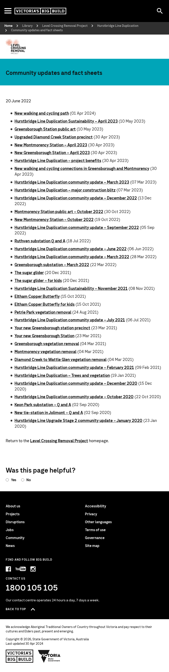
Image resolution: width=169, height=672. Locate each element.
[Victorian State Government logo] (49, 656)
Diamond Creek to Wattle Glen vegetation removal (61, 360)
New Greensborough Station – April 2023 (52, 153)
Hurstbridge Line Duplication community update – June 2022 (71, 249)
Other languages (98, 522)
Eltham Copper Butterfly (37, 297)
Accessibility (95, 506)
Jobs (10, 530)
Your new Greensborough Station (44, 336)
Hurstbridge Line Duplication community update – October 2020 (74, 397)
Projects (13, 514)
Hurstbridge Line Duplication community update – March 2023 (72, 182)
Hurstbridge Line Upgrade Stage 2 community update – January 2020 (78, 421)
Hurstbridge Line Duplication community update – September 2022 (77, 228)
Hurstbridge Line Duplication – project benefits (58, 161)
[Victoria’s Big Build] (40, 11)
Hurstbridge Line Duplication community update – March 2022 (72, 257)
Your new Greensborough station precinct (52, 328)
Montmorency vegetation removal (45, 352)
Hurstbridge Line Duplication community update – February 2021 (74, 368)
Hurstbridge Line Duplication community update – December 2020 (76, 384)
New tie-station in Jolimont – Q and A (49, 413)
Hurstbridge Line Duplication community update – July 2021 (70, 320)
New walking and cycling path (42, 114)
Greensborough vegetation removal (47, 344)
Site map (92, 546)
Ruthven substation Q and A (40, 241)
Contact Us (15, 578)
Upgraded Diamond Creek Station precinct (54, 137)
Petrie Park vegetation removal (43, 313)
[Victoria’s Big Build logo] (19, 656)
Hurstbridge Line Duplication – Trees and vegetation (62, 376)
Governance (95, 538)
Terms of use (95, 530)
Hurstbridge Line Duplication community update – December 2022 (76, 198)
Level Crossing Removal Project (59, 441)
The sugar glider (29, 273)
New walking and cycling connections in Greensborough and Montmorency (82, 169)
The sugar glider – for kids (38, 281)
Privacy (91, 514)
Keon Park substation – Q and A (43, 405)
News (10, 546)
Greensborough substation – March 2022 (52, 265)
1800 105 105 (32, 588)
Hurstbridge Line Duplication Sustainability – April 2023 (66, 121)
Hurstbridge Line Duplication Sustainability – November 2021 (71, 289)
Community (15, 538)
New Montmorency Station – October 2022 (54, 220)
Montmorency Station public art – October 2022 (59, 212)
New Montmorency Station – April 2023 (51, 145)
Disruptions (15, 522)
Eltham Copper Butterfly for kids (45, 305)
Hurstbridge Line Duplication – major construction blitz (65, 190)
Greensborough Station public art (45, 129)
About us (13, 506)
